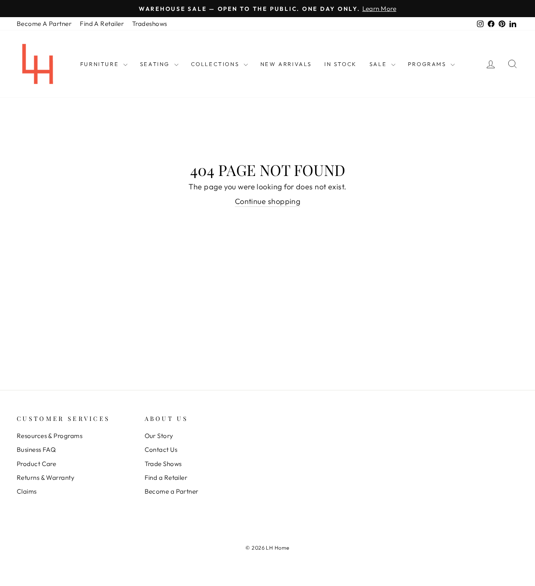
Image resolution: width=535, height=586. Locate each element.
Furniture (100, 64)
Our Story (159, 436)
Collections (216, 64)
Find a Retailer (166, 478)
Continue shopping (268, 201)
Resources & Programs (49, 436)
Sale (379, 64)
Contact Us (161, 450)
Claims (27, 491)
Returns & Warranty (45, 478)
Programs (428, 64)
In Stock (340, 64)
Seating (156, 64)
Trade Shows (163, 464)
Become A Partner (44, 24)
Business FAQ (36, 450)
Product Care (36, 464)
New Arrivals (286, 64)
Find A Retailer (102, 24)
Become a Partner (172, 491)
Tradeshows (149, 24)
